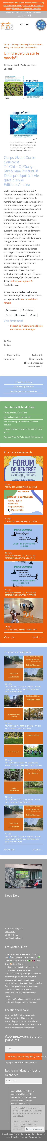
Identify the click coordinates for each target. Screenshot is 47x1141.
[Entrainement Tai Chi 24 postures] (23, 610)
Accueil (28, 12)
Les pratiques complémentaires (23, 391)
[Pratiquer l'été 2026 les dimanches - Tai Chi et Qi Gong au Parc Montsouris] (23, 744)
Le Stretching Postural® (23, 386)
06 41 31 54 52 (11, 935)
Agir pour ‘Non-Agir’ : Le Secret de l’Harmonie (23, 437)
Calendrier (37, 12)
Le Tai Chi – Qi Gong (23, 382)
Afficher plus (9, 637)
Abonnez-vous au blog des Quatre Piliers (25, 1056)
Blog (9, 341)
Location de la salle (27, 1021)
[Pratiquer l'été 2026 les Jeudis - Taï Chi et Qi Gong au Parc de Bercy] (23, 781)
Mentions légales (20, 1137)
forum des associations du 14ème (21, 487)
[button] (22, 24)
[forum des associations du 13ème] (23, 502)
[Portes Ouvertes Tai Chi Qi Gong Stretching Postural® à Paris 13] (23, 574)
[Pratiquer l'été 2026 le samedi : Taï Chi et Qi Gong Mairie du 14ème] (23, 707)
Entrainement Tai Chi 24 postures (21, 629)
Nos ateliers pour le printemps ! (17, 417)
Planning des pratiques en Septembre (26, 8)
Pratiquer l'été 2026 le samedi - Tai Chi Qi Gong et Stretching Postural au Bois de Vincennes (23, 689)
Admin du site (35, 1137)
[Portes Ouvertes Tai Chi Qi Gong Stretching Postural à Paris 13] (23, 537)
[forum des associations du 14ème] (23, 468)
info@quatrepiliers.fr (22, 281)
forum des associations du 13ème (21, 521)
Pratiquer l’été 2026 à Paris (15, 412)
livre (9, 345)
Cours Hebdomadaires (14, 12)
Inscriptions (21, 16)
